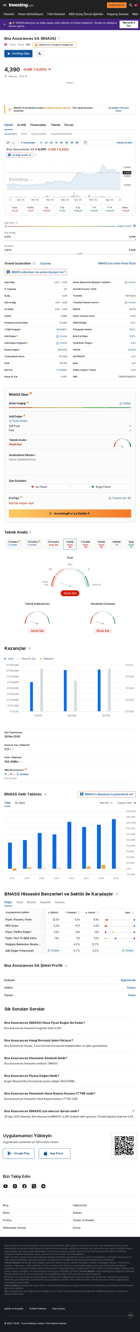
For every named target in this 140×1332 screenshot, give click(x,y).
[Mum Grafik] (8, 143)
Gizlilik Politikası (37, 1308)
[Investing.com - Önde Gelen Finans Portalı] (21, 5)
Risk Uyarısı (58, 1308)
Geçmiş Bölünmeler (61, 134)
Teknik (55, 125)
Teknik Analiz (16, 532)
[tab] (14, 544)
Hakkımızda (80, 1205)
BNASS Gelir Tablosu (23, 794)
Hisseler (9, 14)
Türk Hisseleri (56, 14)
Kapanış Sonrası (118, 14)
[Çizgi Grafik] (13, 143)
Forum (69, 125)
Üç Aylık (20, 802)
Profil (24, 134)
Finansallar (38, 125)
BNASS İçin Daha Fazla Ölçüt (117, 263)
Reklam (77, 1212)
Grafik (21, 125)
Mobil (6, 1212)
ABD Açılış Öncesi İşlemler (86, 14)
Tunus (132, 995)
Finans (131, 987)
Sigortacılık (128, 980)
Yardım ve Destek (83, 1220)
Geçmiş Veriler (39, 134)
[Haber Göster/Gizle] (85, 143)
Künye (77, 1227)
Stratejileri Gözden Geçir (118, 109)
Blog (5, 1205)
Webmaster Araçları (14, 1227)
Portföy (7, 1220)
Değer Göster (124, 226)
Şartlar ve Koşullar (13, 1308)
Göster (55, 950)
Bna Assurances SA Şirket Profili (33, 965)
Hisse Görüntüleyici (30, 14)
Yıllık (7, 802)
